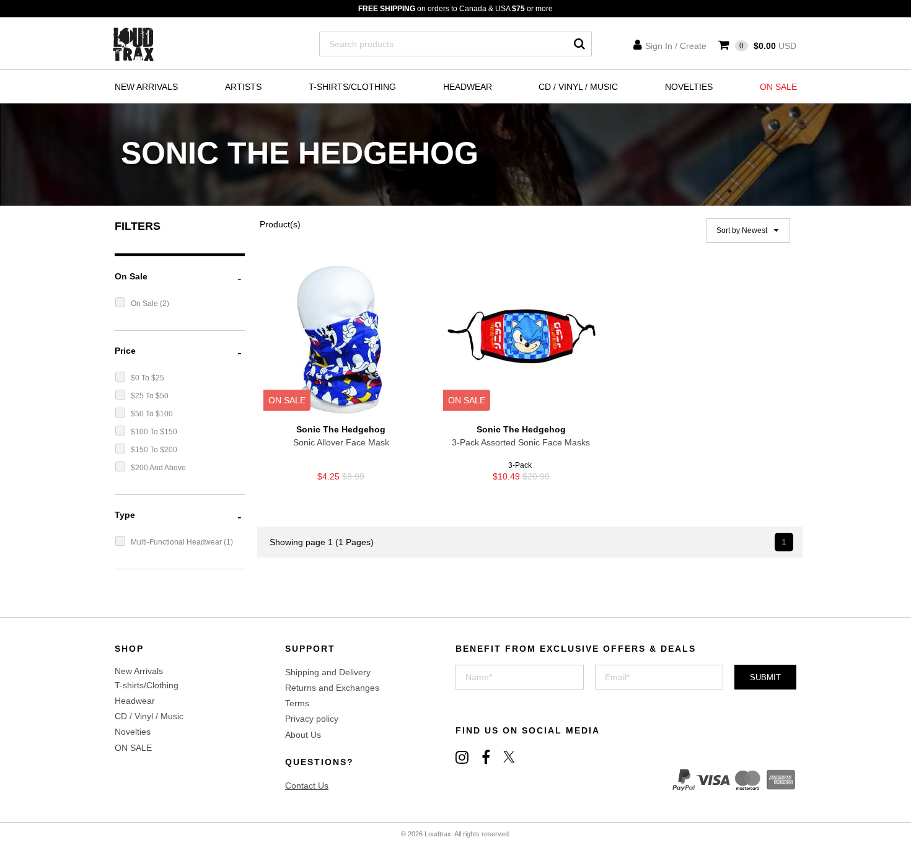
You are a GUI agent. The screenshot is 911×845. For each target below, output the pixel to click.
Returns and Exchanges (332, 688)
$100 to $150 (154, 431)
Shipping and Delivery (328, 672)
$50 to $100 (152, 413)
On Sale (145, 303)
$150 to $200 (154, 449)
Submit (765, 677)
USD (767, 46)
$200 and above (158, 467)
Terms (297, 703)
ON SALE (778, 87)
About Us (303, 735)
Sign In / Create (675, 46)
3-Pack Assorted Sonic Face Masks (521, 442)
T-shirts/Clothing (352, 87)
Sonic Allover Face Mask (341, 442)
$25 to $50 (150, 396)
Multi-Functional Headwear (177, 542)
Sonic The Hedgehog (340, 429)
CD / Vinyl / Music (578, 87)
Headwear (467, 87)
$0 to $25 (147, 378)
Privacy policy (311, 719)
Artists (243, 87)
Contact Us (306, 785)
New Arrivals (146, 87)
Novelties (689, 87)
